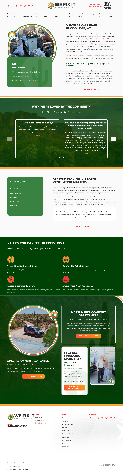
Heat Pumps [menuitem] (46, 15)
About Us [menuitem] (16, 15)
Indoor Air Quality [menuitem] (58, 15)
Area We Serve (66, 440)
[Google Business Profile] (21, 6)
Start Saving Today (33, 376)
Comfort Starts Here (88, 336)
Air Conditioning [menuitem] (27, 15)
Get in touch (70, 56)
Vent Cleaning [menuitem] (14, 206)
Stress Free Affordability (74, 387)
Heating (64, 427)
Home (64, 418)
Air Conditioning (67, 424)
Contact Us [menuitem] (102, 15)
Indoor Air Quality (68, 434)
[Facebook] (8, 6)
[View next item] (113, 139)
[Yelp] (12, 6)
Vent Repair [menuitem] (14, 210)
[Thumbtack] (33, 6)
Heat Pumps (66, 431)
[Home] (61, 5)
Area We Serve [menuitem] (81, 15)
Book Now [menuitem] (110, 15)
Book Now (65, 447)
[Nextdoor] (29, 6)
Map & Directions (40, 423)
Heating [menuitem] (38, 15)
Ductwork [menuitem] (72, 15)
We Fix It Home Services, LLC (99, 39)
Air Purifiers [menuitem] (14, 197)
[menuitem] (9, 469)
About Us (65, 421)
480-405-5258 (107, 5)
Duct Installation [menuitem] (15, 193)
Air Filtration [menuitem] (14, 201)
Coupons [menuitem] (93, 15)
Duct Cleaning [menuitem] (14, 189)
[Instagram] (25, 6)
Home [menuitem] (9, 15)
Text (16, 80)
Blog (63, 443)
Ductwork (65, 437)
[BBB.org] (16, 6)
